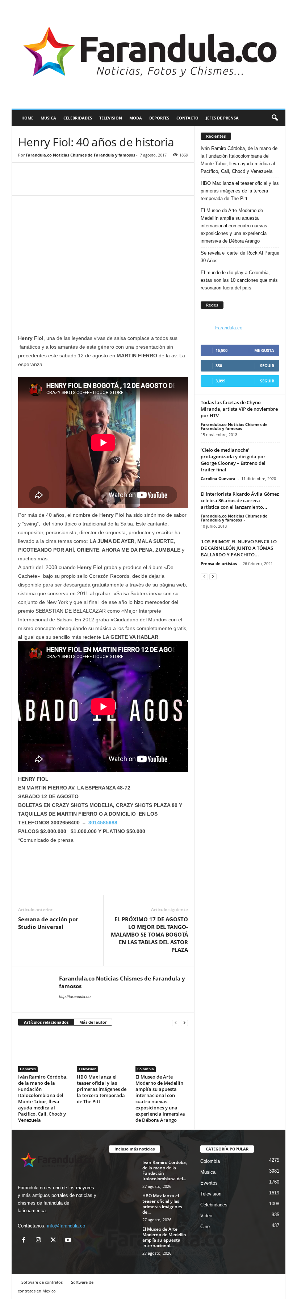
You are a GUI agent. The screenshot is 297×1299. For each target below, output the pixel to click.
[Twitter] (42, 184)
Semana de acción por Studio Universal (48, 923)
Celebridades (77, 118)
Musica (48, 118)
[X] (54, 1240)
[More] (59, 184)
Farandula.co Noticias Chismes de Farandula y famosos (80, 155)
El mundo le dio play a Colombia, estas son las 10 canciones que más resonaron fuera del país (239, 280)
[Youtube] (69, 1240)
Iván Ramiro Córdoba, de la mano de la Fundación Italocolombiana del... (164, 1170)
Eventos (209, 1183)
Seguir (267, 365)
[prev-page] (175, 1022)
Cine (205, 1226)
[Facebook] (25, 184)
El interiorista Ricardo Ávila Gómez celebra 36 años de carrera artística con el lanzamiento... (240, 500)
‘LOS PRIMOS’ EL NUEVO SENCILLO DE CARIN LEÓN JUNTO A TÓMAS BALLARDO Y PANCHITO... (239, 548)
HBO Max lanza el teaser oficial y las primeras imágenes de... (162, 1204)
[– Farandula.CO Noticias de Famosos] (148, 54)
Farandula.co (228, 327)
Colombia (145, 1068)
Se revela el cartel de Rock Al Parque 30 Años (240, 256)
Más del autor (93, 1022)
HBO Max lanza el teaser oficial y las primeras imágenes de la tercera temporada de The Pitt (101, 1089)
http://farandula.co (75, 996)
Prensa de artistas (219, 563)
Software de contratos (42, 1282)
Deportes (159, 118)
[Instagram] (40, 1240)
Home (27, 118)
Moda (135, 118)
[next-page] (184, 1022)
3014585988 (102, 822)
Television (110, 118)
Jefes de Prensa (222, 118)
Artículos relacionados (46, 1022)
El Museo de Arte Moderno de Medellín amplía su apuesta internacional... (164, 1237)
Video (206, 1215)
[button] (275, 118)
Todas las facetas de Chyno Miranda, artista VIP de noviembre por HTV (239, 409)
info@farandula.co (66, 1226)
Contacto (187, 118)
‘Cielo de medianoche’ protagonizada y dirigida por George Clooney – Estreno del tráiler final (233, 460)
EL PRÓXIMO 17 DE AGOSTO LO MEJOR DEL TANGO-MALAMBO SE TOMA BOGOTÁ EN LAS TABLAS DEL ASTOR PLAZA (149, 934)
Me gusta (264, 350)
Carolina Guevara (218, 478)
